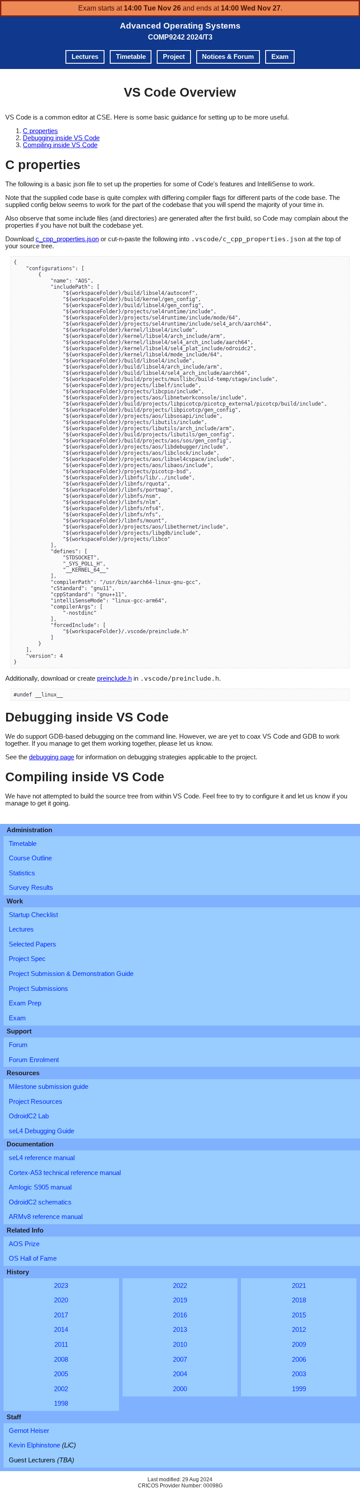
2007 (180, 1359)
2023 (61, 1285)
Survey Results (31, 887)
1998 (61, 1403)
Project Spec (27, 958)
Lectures (85, 56)
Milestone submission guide (48, 1086)
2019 (180, 1300)
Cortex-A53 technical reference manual (65, 1172)
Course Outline (30, 858)
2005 (61, 1374)
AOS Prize (24, 1243)
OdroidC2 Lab (29, 1116)
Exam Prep (25, 1003)
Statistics (22, 873)
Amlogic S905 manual (40, 1187)
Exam (279, 56)
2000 (180, 1388)
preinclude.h (114, 678)
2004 (180, 1374)
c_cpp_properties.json (67, 239)
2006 (299, 1359)
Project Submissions (38, 988)
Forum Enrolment (34, 1059)
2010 (180, 1344)
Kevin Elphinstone (42, 1445)
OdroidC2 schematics (40, 1202)
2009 (299, 1344)
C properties (40, 130)
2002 (61, 1388)
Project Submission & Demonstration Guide (71, 973)
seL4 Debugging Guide (41, 1131)
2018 (299, 1300)
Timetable (131, 56)
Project (174, 56)
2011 (61, 1344)
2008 (61, 1359)
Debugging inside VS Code (61, 137)
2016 (180, 1315)
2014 (61, 1329)
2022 (180, 1285)
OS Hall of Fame (33, 1258)
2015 (299, 1315)
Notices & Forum (228, 56)
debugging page (51, 757)
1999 (299, 1388)
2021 (299, 1285)
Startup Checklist (33, 914)
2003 (299, 1374)
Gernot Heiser (29, 1430)
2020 (61, 1300)
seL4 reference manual (42, 1157)
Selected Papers (32, 944)
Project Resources (35, 1101)
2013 (180, 1329)
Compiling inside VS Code (60, 145)
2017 (61, 1315)
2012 (299, 1329)
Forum (18, 1044)
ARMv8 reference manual (46, 1216)
